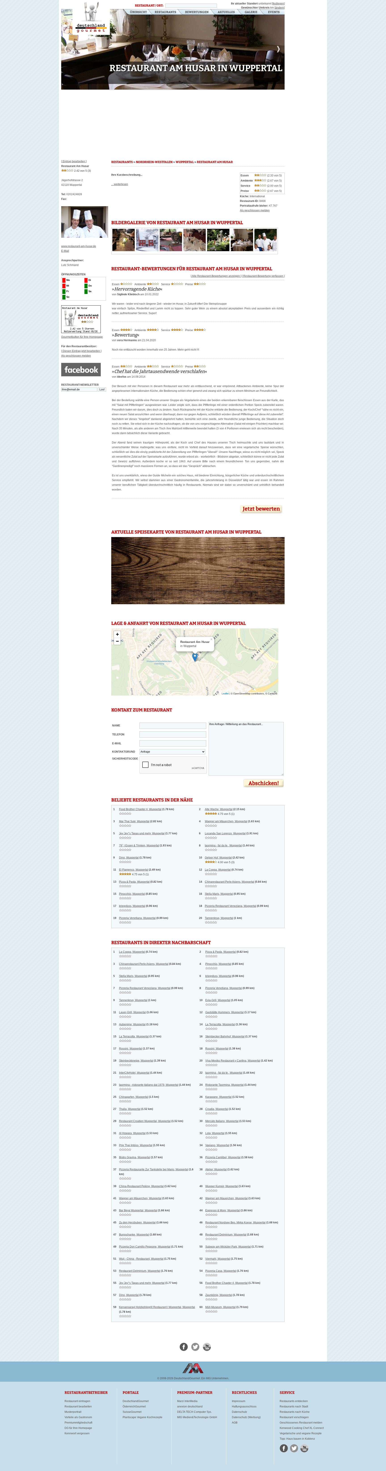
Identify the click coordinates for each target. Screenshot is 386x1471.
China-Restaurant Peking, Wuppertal (141, 1186)
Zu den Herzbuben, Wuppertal (137, 1222)
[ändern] (280, 7)
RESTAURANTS (122, 162)
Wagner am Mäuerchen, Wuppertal (226, 821)
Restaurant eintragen (77, 1401)
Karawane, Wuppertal (218, 1096)
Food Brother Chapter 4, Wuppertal (140, 809)
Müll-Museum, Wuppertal (220, 1307)
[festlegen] (278, 3)
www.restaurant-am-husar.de (78, 246)
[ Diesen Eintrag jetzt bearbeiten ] (81, 351)
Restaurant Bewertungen (197, 12)
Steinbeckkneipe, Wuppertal (136, 1060)
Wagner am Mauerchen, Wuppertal (226, 1198)
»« (137, 289)
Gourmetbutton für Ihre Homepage (82, 336)
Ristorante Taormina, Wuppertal (224, 1084)
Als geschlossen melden (76, 355)
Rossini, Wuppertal (130, 1048)
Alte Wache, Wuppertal (219, 809)
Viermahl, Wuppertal (217, 1258)
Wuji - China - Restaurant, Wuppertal (141, 1258)
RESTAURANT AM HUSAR (215, 162)
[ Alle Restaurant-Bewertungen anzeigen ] (216, 276)
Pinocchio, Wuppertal (132, 893)
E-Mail (65, 251)
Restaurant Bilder (251, 12)
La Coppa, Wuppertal (218, 869)
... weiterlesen (119, 184)
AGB (234, 1422)
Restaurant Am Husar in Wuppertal (91, 17)
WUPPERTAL (185, 162)
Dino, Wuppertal (129, 857)
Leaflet (225, 693)
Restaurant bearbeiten (78, 1406)
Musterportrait (73, 1411)
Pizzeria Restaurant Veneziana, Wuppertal (230, 906)
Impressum (238, 1401)
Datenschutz (239, 1411)
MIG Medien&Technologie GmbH (197, 1417)
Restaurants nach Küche (295, 1411)
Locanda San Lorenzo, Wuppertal (225, 833)
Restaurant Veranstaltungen (273, 12)
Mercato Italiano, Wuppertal (222, 1121)
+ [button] (117, 634)
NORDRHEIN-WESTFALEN (154, 162)
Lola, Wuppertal (214, 1133)
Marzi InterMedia (187, 1401)
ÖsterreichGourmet (134, 1406)
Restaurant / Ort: (149, 5)
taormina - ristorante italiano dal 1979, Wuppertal (148, 1084)
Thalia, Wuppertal (130, 1109)
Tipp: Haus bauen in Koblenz (297, 1438)
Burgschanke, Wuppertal (134, 1234)
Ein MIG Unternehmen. (215, 1378)
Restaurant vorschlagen (294, 1417)
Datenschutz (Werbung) (246, 1417)
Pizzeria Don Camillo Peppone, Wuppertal (144, 1246)
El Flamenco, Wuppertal (133, 869)
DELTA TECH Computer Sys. (194, 1411)
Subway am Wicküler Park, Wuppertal (228, 1246)
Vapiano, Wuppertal (217, 1145)
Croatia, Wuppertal (216, 1109)
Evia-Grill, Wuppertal (217, 1000)
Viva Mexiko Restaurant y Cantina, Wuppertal (232, 1060)
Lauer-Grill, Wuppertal (132, 1012)
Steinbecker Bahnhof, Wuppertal (225, 1036)
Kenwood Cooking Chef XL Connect (302, 1428)
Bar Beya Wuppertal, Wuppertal (138, 1210)
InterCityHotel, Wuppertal (134, 1072)
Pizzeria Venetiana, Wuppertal (137, 918)
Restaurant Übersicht (135, 12)
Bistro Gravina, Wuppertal (134, 1157)
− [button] (117, 641)
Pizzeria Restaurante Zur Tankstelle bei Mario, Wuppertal (153, 1169)
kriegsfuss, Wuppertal (132, 906)
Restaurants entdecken (294, 1401)
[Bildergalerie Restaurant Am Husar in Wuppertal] (123, 250)
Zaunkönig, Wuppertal (218, 1295)
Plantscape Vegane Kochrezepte (142, 1417)
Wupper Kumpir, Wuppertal (221, 1186)
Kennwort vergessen (77, 1433)
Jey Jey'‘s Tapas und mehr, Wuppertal (142, 833)
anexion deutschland (190, 1406)
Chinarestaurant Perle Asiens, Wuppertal (229, 881)
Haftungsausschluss (244, 1406)
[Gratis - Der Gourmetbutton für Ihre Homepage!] (81, 332)
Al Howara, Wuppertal (132, 1133)
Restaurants (165, 12)
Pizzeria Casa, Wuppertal (220, 1270)
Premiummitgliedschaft (78, 1422)
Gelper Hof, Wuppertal (218, 857)
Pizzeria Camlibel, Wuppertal (223, 1157)
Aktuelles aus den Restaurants (227, 12)
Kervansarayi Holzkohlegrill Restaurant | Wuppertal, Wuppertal (157, 1307)
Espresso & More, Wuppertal (222, 1210)
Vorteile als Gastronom (78, 1417)
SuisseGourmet (132, 1411)
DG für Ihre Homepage (78, 1428)
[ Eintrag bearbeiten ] (73, 161)
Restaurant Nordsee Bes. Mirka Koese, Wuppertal (235, 1222)
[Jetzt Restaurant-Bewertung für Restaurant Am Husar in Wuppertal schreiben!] (261, 514)
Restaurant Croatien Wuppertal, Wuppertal (145, 1121)
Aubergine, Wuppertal (132, 1024)
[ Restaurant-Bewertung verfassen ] (263, 276)
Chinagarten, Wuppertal (133, 1096)
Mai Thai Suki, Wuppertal (134, 821)
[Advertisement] (173, 123)
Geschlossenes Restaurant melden (301, 1422)
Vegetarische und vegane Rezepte (301, 1433)
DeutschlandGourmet (136, 1401)
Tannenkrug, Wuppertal (219, 918)
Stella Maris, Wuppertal (219, 893)
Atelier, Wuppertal (216, 1169)
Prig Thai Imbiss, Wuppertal (135, 1145)
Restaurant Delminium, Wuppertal (225, 1234)
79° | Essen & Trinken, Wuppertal (139, 845)
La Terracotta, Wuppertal (220, 1024)
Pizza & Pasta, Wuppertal (134, 881)
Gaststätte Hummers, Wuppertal (224, 1012)
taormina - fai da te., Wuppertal (223, 845)
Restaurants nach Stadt (294, 1406)
